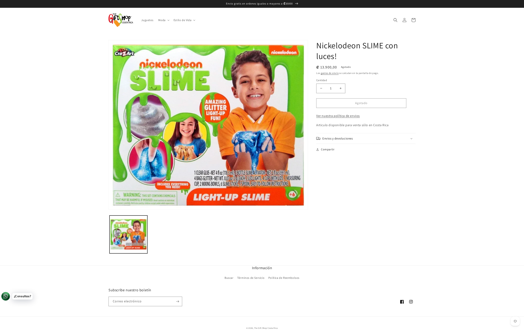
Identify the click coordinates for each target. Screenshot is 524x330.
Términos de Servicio (250, 278)
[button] (163, 20)
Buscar (229, 278)
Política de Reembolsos (283, 278)
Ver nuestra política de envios (338, 116)
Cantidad (321, 80)
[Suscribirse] (177, 301)
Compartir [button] (327, 149)
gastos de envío (330, 73)
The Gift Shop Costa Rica (266, 328)
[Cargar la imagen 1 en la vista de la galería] (128, 234)
